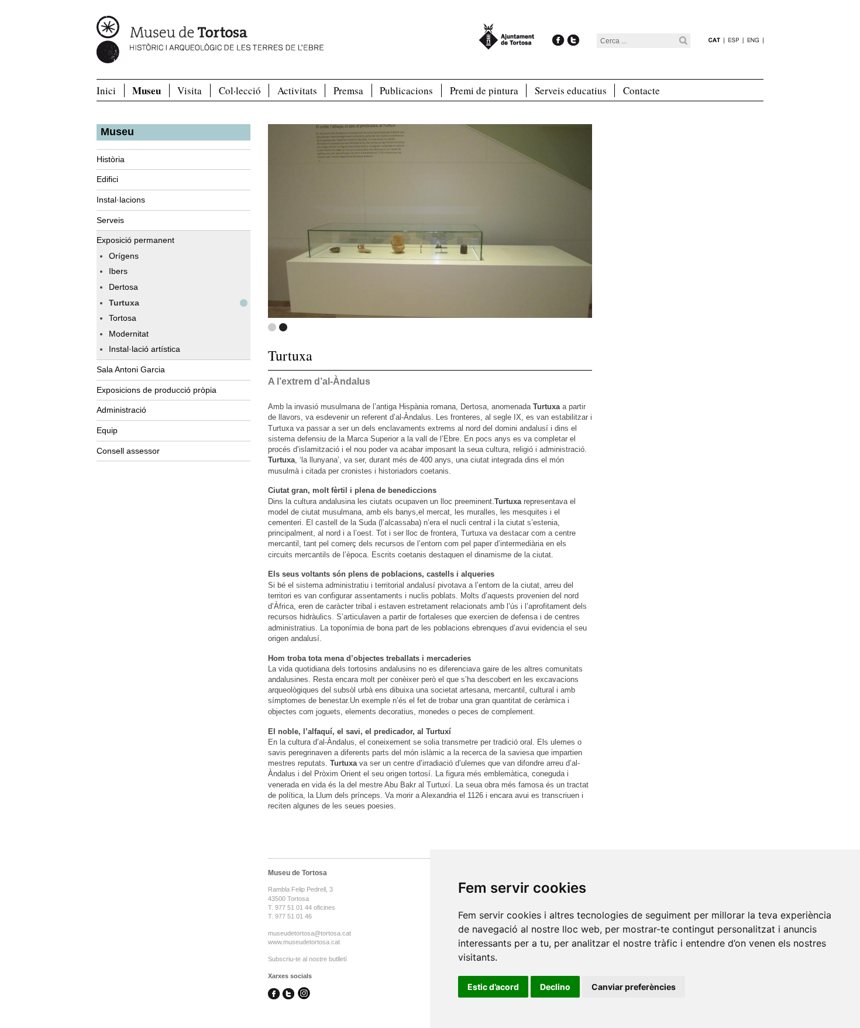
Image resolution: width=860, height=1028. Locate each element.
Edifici (107, 179)
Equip (107, 430)
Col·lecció (240, 90)
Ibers (118, 271)
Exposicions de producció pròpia (156, 390)
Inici (106, 90)
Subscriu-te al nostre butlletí (307, 958)
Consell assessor (128, 450)
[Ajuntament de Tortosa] (507, 44)
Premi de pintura (484, 90)
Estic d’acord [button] (493, 987)
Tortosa (122, 318)
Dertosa (123, 287)
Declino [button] (555, 987)
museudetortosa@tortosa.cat (309, 933)
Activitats (297, 90)
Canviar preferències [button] (633, 987)
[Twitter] (573, 27)
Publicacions (406, 90)
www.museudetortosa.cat (304, 941)
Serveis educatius (571, 90)
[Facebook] (558, 27)
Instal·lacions (121, 199)
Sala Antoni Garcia (131, 369)
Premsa (348, 90)
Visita (189, 90)
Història (111, 159)
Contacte (641, 90)
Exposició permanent (135, 240)
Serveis (110, 220)
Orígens (124, 256)
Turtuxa (124, 302)
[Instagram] (304, 994)
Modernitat (129, 333)
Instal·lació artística (144, 349)
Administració (121, 409)
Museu (146, 91)
